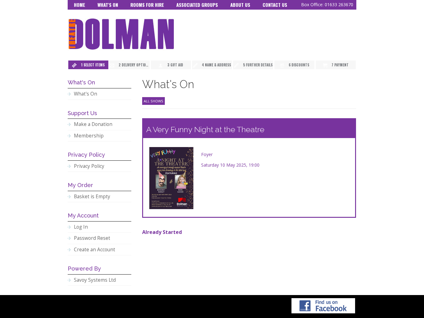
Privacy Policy (89, 166)
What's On (107, 4)
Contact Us (275, 4)
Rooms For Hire (147, 4)
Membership (89, 135)
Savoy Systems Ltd (95, 280)
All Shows (153, 101)
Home (79, 4)
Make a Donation (93, 124)
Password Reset (92, 238)
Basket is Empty (92, 196)
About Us (240, 4)
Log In (81, 227)
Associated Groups (197, 4)
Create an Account (94, 249)
